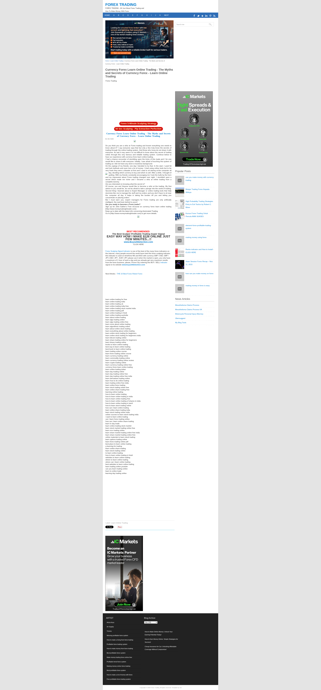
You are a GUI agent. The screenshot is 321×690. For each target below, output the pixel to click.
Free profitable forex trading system (119, 679)
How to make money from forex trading (120, 648)
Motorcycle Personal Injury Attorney (189, 314)
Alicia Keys (110, 622)
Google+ (202, 16)
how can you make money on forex (199, 273)
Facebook (194, 16)
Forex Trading (120, 5)
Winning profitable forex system (117, 635)
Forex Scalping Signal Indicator (117, 251)
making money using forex (196, 237)
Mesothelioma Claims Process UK (188, 309)
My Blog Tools (180, 323)
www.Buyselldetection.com (138, 242)
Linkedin (206, 16)
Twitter (198, 16)
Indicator (163, 262)
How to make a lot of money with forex (119, 675)
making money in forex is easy (198, 286)
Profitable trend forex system (116, 662)
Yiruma (109, 631)
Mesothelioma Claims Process (187, 305)
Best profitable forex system (116, 653)
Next (166, 15)
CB (180, 687)
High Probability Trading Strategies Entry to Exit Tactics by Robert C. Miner (199, 204)
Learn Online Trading (116, 61)
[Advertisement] (138, 101)
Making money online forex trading (118, 666)
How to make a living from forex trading (120, 640)
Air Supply (110, 627)
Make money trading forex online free (119, 657)
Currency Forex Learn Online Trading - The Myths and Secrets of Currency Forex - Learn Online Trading (138, 134)
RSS (214, 16)
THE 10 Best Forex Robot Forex (129, 274)
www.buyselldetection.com (133, 265)
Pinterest (210, 16)
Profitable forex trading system (117, 644)
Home (107, 15)
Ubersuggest (180, 318)
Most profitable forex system (116, 670)
